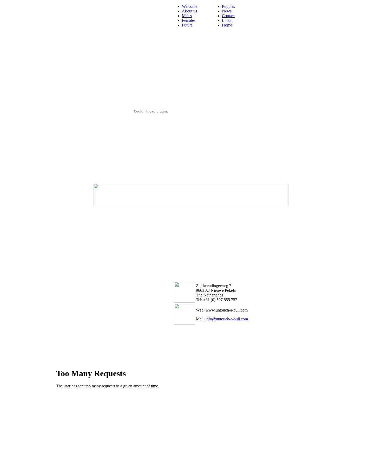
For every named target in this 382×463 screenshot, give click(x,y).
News (227, 11)
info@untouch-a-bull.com (227, 319)
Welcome (189, 6)
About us (189, 11)
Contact (228, 16)
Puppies (228, 6)
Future (187, 25)
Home (227, 25)
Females (188, 20)
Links (226, 20)
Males (187, 16)
